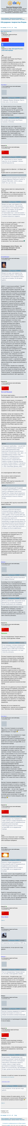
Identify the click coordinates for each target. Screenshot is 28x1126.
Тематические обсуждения (16, 1118)
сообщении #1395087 (14, 575)
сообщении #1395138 (14, 642)
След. (15, 27)
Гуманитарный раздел (6, 1119)
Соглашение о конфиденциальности (10, 1123)
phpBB (8, 1125)
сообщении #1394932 (15, 157)
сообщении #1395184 (14, 1054)
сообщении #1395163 (14, 969)
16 (12, 27)
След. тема (8, 31)
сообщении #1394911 (14, 117)
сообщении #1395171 (15, 816)
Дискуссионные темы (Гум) (18, 1119)
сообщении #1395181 (12, 1086)
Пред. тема (3, 31)
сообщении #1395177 (14, 940)
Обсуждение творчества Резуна (13, 22)
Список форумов (5, 1118)
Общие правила (22, 1123)
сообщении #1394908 (14, 97)
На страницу (3, 27)
